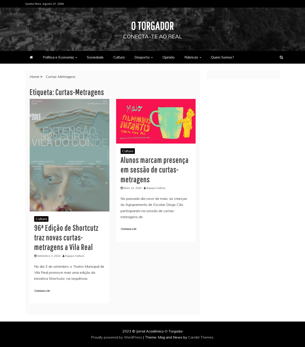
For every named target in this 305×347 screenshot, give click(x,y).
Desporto (142, 57)
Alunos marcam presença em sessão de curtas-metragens (155, 169)
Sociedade (95, 57)
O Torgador (152, 25)
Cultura (119, 57)
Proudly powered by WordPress (117, 337)
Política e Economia (58, 57)
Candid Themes (200, 337)
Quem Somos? (222, 57)
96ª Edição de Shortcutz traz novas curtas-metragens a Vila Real (66, 237)
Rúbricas (191, 57)
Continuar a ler (42, 291)
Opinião (169, 57)
